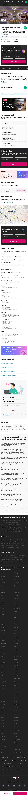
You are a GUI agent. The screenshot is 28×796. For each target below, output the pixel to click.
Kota (2, 579)
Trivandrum (3, 633)
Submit (14, 164)
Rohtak (2, 573)
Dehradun (3, 730)
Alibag (2, 614)
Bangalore (16, 669)
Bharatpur (3, 630)
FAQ (13, 757)
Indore (2, 678)
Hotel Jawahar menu (15, 531)
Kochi (15, 723)
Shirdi (15, 653)
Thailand (3, 621)
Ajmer (2, 605)
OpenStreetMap (20, 222)
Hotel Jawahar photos (16, 529)
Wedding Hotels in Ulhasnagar (8, 540)
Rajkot (15, 733)
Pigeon (14, 222)
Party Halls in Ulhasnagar (14, 557)
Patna (2, 688)
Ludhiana (3, 701)
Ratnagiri (16, 611)
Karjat (15, 614)
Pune (15, 672)
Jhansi (15, 646)
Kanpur (15, 694)
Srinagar (3, 611)
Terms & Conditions (21, 757)
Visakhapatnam (4, 714)
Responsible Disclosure (17, 766)
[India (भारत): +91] (6, 405)
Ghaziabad (3, 682)
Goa (15, 682)
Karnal (2, 726)
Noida (15, 698)
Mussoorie (3, 646)
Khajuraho (3, 656)
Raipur (2, 733)
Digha (2, 585)
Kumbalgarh (17, 595)
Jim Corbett (3, 576)
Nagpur (15, 685)
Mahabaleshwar (18, 656)
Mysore (16, 630)
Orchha (15, 601)
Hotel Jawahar (4, 520)
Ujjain (2, 749)
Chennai (2, 672)
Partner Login (5, 757)
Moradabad (3, 662)
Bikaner (16, 637)
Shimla (2, 742)
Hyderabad (16, 666)
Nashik (15, 714)
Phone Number (15, 405)
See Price (14, 61)
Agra (2, 694)
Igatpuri (16, 643)
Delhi (2, 666)
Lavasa (2, 601)
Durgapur (3, 592)
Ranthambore (4, 653)
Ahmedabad (17, 678)
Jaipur (2, 675)
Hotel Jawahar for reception (13, 524)
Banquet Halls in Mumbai (7, 363)
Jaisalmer (16, 576)
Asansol (16, 627)
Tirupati (2, 595)
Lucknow (16, 675)
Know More (24, 151)
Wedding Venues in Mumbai (8, 371)
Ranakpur (16, 621)
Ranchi (2, 723)
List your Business (8, 763)
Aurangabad (17, 749)
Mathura (16, 579)
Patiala (15, 617)
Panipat (2, 752)
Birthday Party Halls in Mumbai (8, 375)
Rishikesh (3, 649)
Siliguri (15, 742)
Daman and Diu (17, 752)
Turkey (15, 624)
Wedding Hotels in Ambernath (14, 547)
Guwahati (3, 717)
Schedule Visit (14, 241)
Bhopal (2, 707)
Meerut (2, 720)
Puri (15, 688)
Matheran (16, 605)
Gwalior (16, 736)
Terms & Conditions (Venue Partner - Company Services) (12, 771)
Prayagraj (16, 730)
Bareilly (2, 598)
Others (15, 633)
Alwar (2, 589)
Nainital (2, 608)
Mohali (2, 637)
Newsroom (14, 760)
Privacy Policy (5, 760)
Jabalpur (3, 739)
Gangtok (3, 617)
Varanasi (3, 710)
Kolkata (2, 669)
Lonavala (16, 640)
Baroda (15, 701)
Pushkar (2, 624)
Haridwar (16, 649)
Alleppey (3, 640)
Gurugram (3, 704)
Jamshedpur (17, 608)
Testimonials (23, 760)
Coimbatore (17, 739)
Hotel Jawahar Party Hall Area (14, 528)
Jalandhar (3, 736)
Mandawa (3, 582)
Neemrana (3, 643)
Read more (3, 82)
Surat (2, 698)
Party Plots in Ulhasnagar (14, 561)
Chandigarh (3, 685)
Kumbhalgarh (4, 627)
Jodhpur (16, 720)
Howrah (16, 726)
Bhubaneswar (17, 707)
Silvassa (16, 659)
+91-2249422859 (4, 89)
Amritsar (16, 710)
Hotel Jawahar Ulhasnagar (16, 520)
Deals (19, 763)
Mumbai (16, 662)
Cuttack (16, 746)
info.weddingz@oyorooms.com (15, 781)
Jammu (16, 585)
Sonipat (2, 659)
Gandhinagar (4, 746)
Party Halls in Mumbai (6, 367)
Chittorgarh (16, 573)
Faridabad (16, 704)
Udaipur (16, 691)
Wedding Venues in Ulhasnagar (8, 555)
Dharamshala (17, 592)
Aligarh (15, 589)
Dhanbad (16, 598)
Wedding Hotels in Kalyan (13, 543)
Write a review (21, 190)
